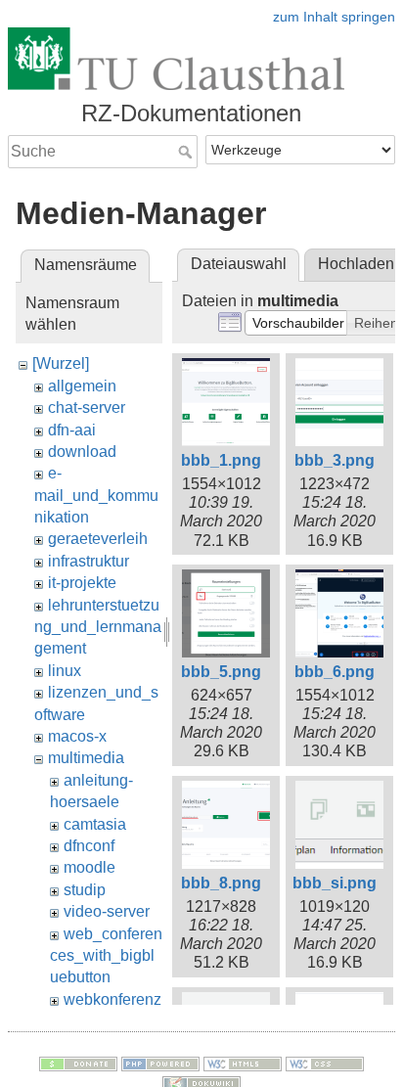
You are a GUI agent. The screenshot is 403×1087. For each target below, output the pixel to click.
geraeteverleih (98, 538)
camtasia (95, 824)
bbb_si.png (334, 883)
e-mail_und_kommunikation (96, 495)
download (82, 451)
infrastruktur (88, 561)
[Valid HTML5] (242, 1062)
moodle (89, 867)
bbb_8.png (221, 883)
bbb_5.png (221, 671)
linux (64, 670)
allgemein (82, 386)
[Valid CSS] (325, 1062)
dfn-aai (72, 430)
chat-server (86, 407)
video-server (107, 911)
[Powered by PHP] (160, 1062)
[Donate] (78, 1062)
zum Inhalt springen (334, 16)
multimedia (86, 757)
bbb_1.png (221, 460)
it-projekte (82, 582)
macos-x (77, 736)
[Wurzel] (60, 363)
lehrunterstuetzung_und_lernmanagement (97, 627)
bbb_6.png (334, 671)
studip (85, 890)
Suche (187, 152)
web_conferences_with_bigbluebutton (106, 956)
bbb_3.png (334, 460)
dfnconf (89, 846)
